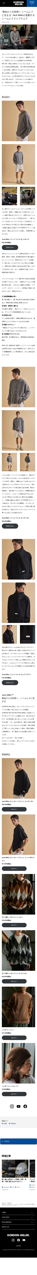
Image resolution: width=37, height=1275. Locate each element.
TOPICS (13, 1123)
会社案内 (18, 1246)
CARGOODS (6, 1187)
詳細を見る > (14, 809)
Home (3, 1203)
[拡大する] (32, 103)
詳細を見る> (10, 247)
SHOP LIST (5, 1227)
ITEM (5, 1123)
